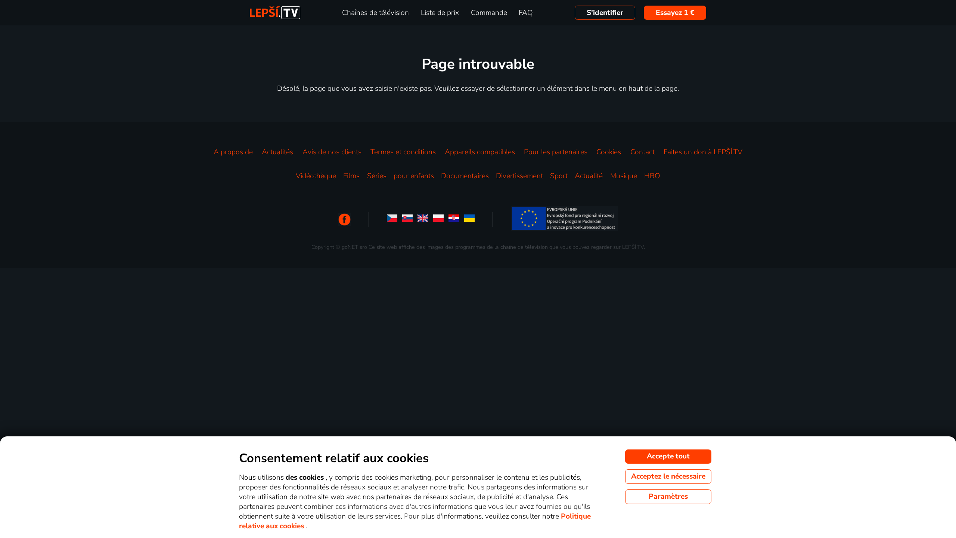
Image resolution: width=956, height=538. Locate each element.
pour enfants (414, 176)
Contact (642, 152)
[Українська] (469, 219)
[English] (423, 219)
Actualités (277, 152)
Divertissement (519, 176)
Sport (559, 176)
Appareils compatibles (480, 152)
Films (351, 176)
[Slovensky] (407, 219)
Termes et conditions (403, 152)
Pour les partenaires (555, 152)
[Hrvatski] (453, 219)
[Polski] (438, 219)
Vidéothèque (316, 176)
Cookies (608, 152)
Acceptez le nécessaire (668, 476)
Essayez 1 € (675, 13)
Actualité (589, 176)
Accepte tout (668, 456)
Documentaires (465, 176)
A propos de (233, 152)
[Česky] (392, 219)
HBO (652, 176)
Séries (377, 176)
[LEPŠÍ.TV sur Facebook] (344, 219)
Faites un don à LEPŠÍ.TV (703, 152)
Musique (623, 176)
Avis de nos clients (331, 152)
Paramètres (668, 496)
